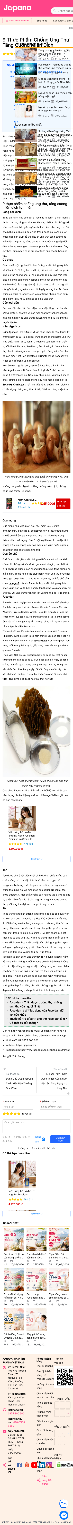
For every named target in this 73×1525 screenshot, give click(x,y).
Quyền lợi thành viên (45, 1450)
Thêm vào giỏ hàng (61, 503)
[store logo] (17, 8)
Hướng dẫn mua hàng (45, 1386)
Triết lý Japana (44, 1365)
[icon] (19, 1467)
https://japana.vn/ (26, 1045)
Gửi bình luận (60, 1139)
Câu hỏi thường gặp (44, 1432)
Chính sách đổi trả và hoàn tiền (45, 1395)
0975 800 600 (16, 1413)
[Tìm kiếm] (54, 10)
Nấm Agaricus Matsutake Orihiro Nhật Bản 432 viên (28, 499)
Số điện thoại (49, 1101)
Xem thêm (36, 859)
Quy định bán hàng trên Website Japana (45, 1375)
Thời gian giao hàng (44, 1404)
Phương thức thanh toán (43, 1413)
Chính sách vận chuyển (44, 1441)
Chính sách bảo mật (45, 1459)
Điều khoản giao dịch (45, 1423)
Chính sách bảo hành (45, 1469)
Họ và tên (9, 1101)
